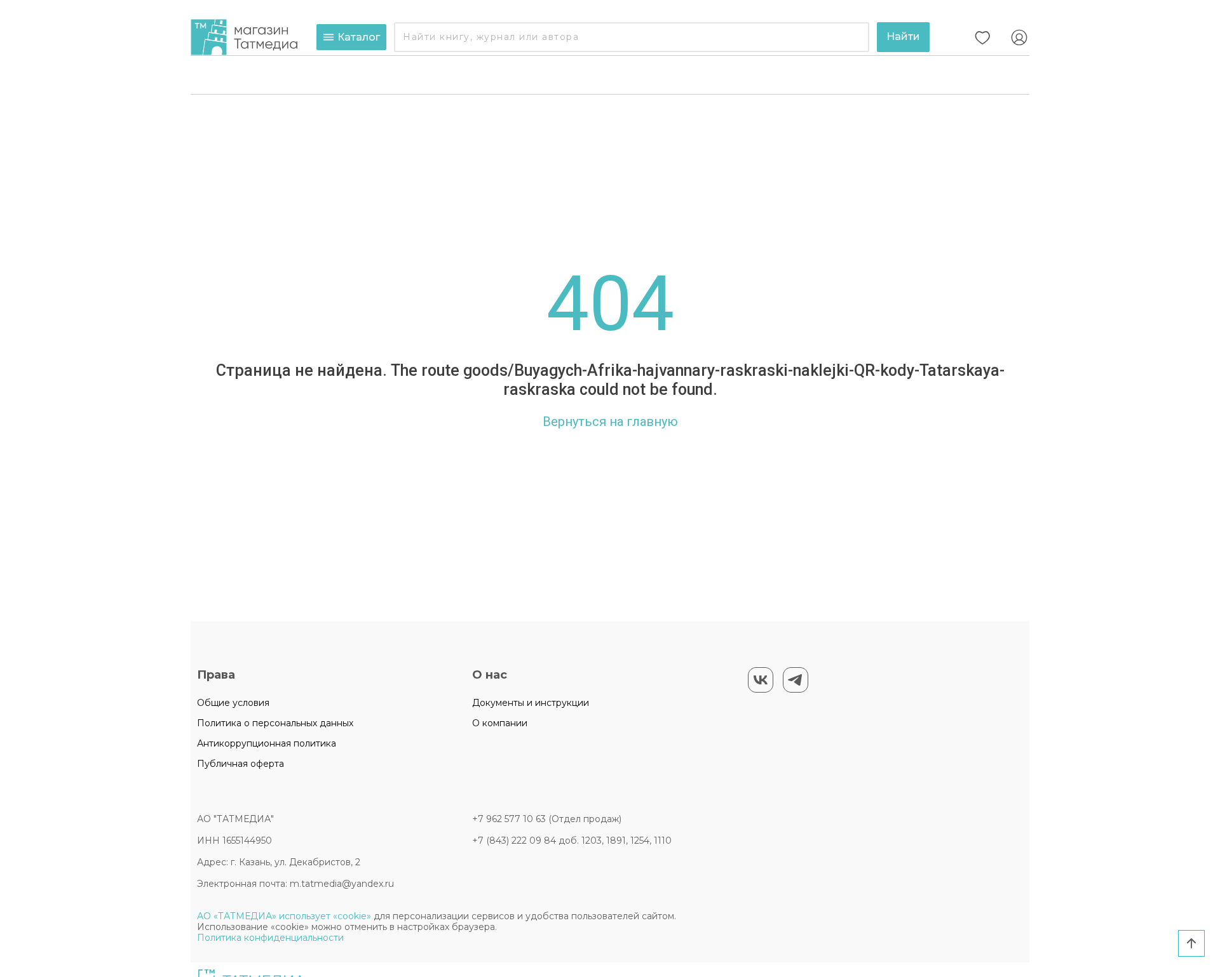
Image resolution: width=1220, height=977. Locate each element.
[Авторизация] (1019, 37)
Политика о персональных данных (275, 723)
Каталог (358, 37)
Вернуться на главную (610, 421)
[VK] (760, 680)
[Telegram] (795, 680)
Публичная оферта (240, 763)
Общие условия (233, 702)
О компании (499, 723)
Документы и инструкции (530, 702)
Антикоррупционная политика (266, 743)
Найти (903, 36)
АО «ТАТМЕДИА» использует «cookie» (284, 916)
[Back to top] (1191, 943)
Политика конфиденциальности (270, 937)
